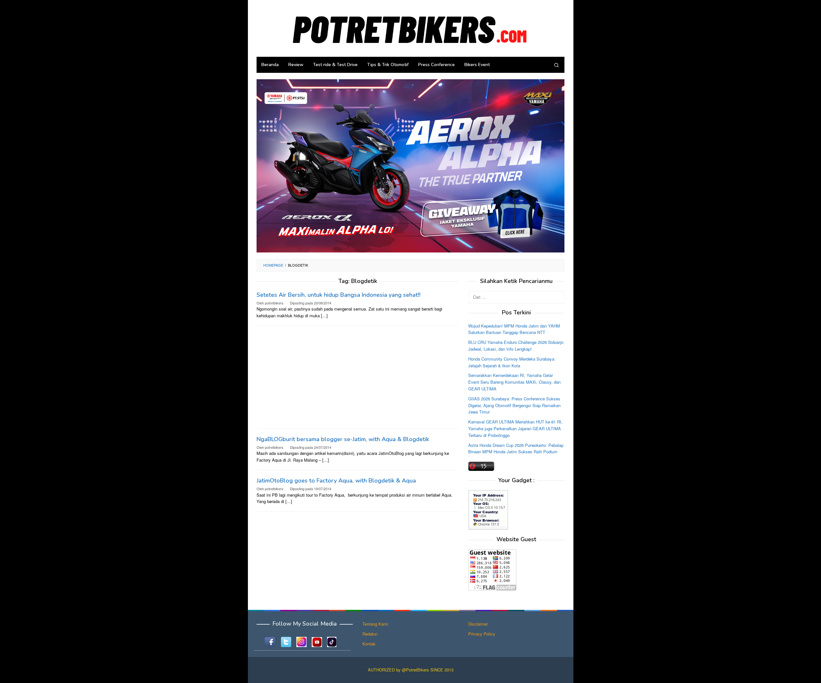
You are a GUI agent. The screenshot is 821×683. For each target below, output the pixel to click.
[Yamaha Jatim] (410, 165)
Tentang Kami (375, 624)
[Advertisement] (358, 377)
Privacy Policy (481, 634)
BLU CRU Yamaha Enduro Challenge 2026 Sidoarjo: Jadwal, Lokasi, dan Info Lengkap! (516, 345)
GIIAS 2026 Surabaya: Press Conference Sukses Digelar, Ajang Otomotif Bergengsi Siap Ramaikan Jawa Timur (514, 405)
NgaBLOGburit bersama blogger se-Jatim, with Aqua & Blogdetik (343, 439)
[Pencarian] (556, 65)
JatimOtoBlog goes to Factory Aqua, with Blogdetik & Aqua (336, 480)
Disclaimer (478, 624)
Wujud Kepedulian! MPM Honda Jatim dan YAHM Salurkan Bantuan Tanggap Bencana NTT (514, 328)
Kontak (369, 644)
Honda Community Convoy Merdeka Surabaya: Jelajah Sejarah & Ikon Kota (511, 361)
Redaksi (369, 634)
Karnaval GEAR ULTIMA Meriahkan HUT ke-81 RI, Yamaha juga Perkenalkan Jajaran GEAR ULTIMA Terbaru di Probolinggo (515, 428)
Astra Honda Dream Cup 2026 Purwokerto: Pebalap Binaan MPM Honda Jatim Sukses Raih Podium (515, 448)
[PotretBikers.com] (410, 28)
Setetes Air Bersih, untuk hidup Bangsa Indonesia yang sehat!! (338, 295)
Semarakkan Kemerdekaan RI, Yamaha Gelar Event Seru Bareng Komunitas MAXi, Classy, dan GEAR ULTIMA (514, 382)
